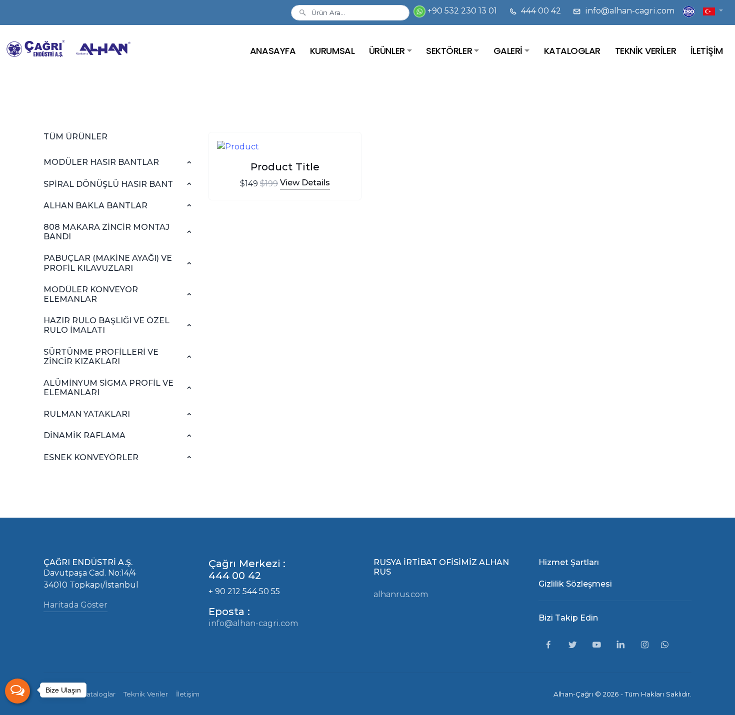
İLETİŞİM (706, 50)
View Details (305, 182)
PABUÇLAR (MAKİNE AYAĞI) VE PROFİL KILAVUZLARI (108, 262)
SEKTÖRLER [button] (449, 50)
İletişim (188, 694)
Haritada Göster (76, 605)
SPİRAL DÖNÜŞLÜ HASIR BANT (108, 184)
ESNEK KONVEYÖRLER (91, 457)
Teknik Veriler (146, 694)
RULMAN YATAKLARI (87, 414)
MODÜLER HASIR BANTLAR (101, 162)
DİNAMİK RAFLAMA (85, 435)
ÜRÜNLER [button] (387, 50)
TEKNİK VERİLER (645, 50)
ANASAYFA (273, 50)
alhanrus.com (401, 594)
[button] (713, 10)
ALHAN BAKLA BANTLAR (96, 205)
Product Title (285, 167)
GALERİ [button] (508, 50)
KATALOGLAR (572, 50)
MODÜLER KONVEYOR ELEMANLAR (91, 294)
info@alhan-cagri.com (628, 10)
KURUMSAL (332, 50)
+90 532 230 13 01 (461, 10)
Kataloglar (99, 694)
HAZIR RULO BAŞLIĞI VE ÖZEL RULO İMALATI (107, 325)
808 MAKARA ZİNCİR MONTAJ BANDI (107, 231)
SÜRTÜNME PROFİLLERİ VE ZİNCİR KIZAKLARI (101, 356)
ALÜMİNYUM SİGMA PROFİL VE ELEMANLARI (109, 387)
